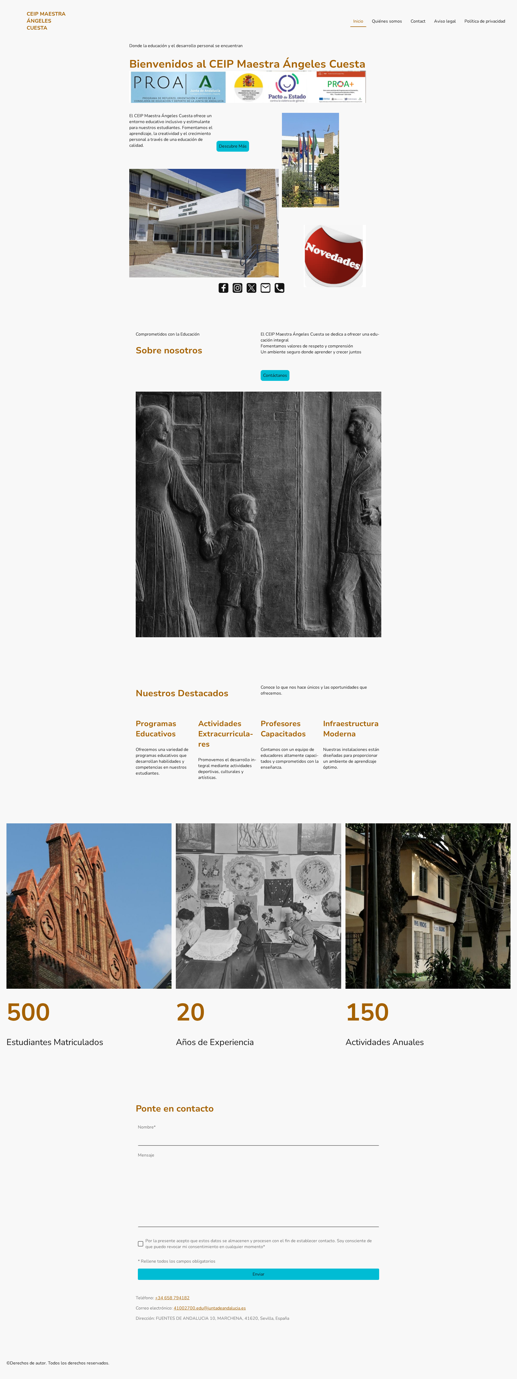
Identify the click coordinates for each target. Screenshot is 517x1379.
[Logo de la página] (46, 36)
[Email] (265, 288)
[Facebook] (223, 288)
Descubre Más (233, 146)
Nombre (147, 1127)
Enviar (258, 1274)
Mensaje (146, 1155)
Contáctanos (275, 375)
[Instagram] (237, 288)
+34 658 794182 (172, 1298)
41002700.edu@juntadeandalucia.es (210, 1308)
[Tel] (279, 288)
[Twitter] (251, 288)
